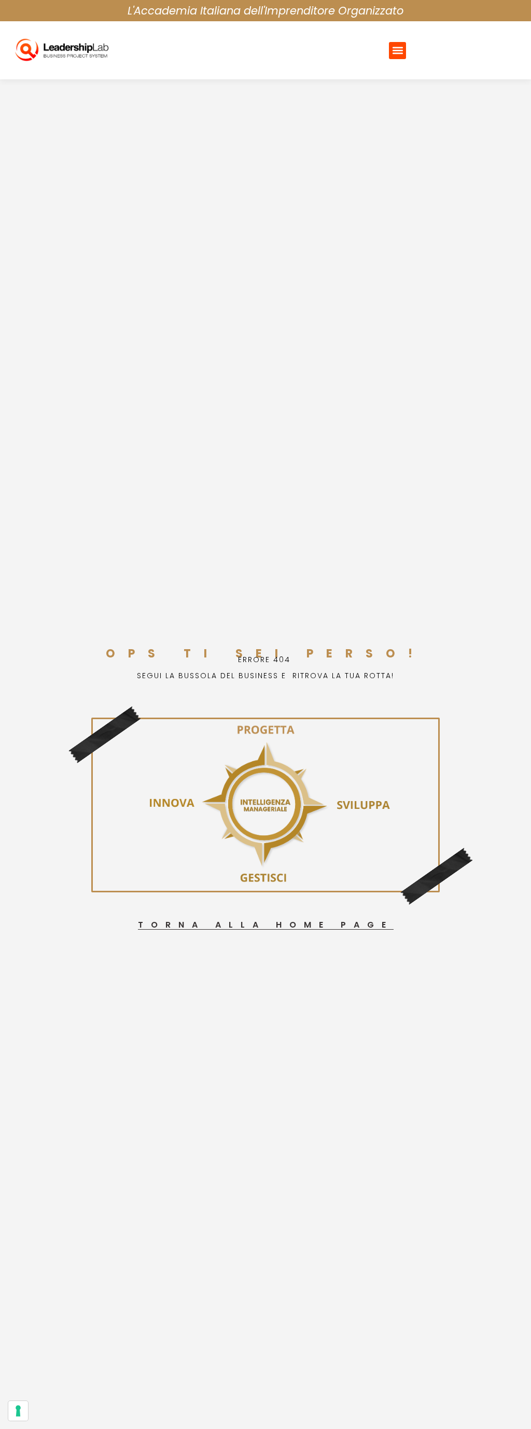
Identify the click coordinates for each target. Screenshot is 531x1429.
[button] (397, 50)
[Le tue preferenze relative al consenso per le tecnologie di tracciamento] (18, 1411)
